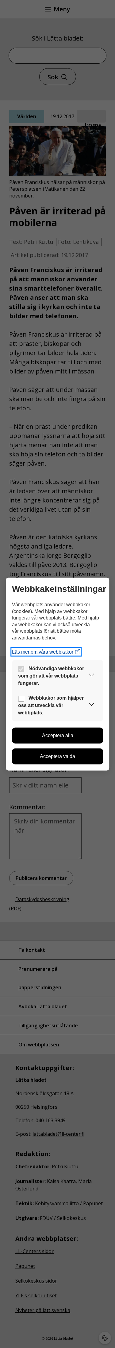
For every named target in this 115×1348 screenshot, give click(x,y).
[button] (91, 675)
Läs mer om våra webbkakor (42, 651)
